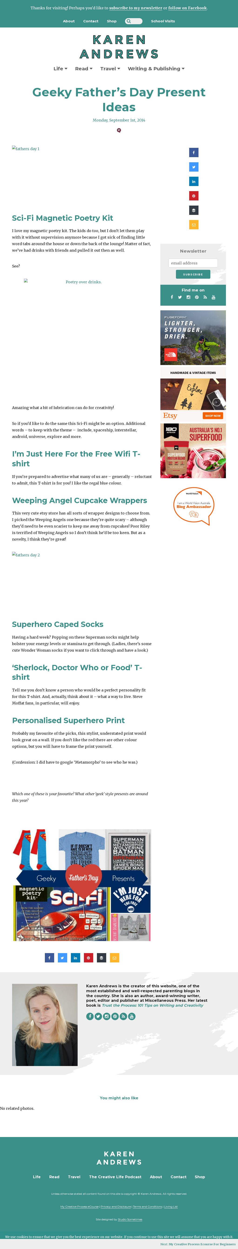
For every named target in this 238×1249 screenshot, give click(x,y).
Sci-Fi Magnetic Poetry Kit (62, 218)
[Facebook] (171, 297)
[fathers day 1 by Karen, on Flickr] (82, 175)
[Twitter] (180, 297)
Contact (90, 21)
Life (59, 68)
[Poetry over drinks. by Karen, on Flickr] (82, 337)
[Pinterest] (197, 297)
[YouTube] (213, 297)
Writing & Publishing (155, 68)
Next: (198, 1244)
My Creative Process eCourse (79, 1206)
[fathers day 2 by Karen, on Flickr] (82, 581)
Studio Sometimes (130, 1219)
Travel (108, 68)
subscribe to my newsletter (135, 8)
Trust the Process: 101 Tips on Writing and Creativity (152, 1005)
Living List (171, 1206)
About (69, 21)
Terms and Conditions (147, 1206)
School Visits (163, 21)
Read (82, 68)
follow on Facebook (187, 8)
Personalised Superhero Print (68, 720)
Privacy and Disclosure (116, 1206)
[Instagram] (188, 297)
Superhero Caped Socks (57, 624)
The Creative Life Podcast (115, 1177)
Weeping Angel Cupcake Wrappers (79, 500)
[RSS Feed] (205, 297)
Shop (112, 21)
